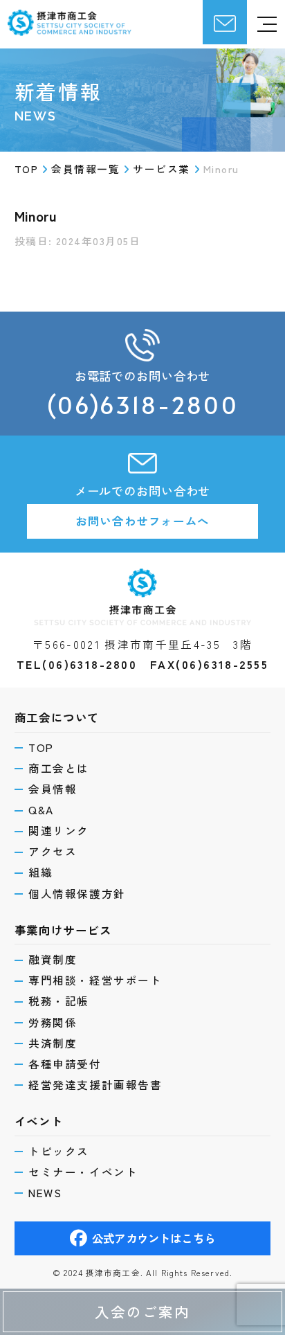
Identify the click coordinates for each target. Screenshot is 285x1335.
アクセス (52, 851)
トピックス (58, 1151)
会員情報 (52, 789)
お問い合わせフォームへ (142, 520)
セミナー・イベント (83, 1172)
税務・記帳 (58, 1001)
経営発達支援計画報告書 (95, 1085)
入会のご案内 (142, 1311)
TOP (41, 747)
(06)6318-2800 (142, 404)
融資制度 (52, 959)
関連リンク (58, 831)
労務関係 (52, 1022)
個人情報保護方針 (77, 894)
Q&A (41, 810)
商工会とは (58, 768)
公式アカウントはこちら (153, 1238)
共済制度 (52, 1043)
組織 (40, 872)
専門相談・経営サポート (95, 980)
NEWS (45, 1193)
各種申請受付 (64, 1064)
